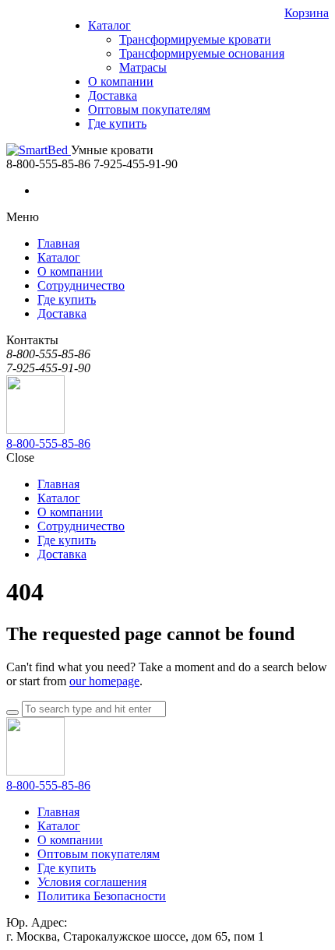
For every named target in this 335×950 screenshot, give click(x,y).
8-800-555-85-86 (48, 443)
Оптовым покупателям (98, 853)
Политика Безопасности (101, 895)
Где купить (66, 867)
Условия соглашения (91, 881)
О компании (70, 839)
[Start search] (12, 712)
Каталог (58, 825)
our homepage (104, 681)
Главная (58, 811)
